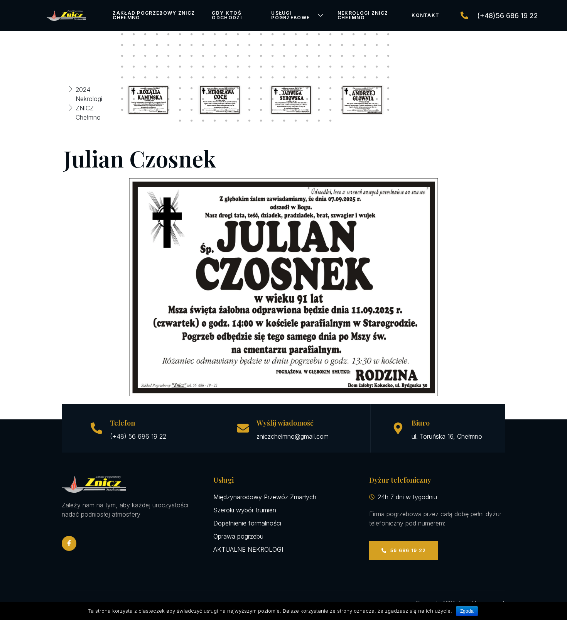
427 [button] (330, 67)
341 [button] (168, 34)
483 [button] (145, 99)
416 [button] (203, 67)
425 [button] (307, 67)
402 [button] (319, 56)
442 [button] (226, 77)
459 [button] (145, 88)
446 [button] (273, 77)
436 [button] (157, 77)
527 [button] (377, 110)
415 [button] (192, 67)
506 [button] (134, 110)
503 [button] (377, 99)
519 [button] (284, 110)
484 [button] (157, 99)
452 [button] (342, 77)
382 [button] (365, 45)
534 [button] (238, 121)
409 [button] (122, 67)
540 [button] (307, 121)
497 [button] (307, 99)
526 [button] (365, 110)
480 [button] (388, 88)
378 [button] (319, 45)
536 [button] (261, 121)
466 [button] (226, 88)
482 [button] (134, 99)
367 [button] (192, 45)
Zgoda (467, 611)
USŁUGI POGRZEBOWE (290, 15)
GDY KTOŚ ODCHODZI (226, 15)
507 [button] (145, 110)
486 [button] (180, 99)
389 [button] (168, 56)
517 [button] (261, 110)
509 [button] (168, 110)
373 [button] (261, 45)
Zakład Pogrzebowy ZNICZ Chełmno (154, 15)
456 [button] (388, 77)
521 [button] (307, 110)
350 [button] (273, 34)
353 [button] (307, 34)
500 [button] (342, 99)
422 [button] (273, 67)
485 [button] (168, 99)
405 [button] (354, 56)
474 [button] (319, 88)
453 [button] (354, 77)
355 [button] (330, 34)
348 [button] (249, 34)
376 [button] (296, 45)
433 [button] (122, 77)
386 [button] (134, 56)
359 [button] (377, 34)
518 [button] (273, 110)
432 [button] (388, 67)
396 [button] (249, 56)
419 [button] (238, 67)
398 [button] (273, 56)
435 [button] (145, 77)
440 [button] (203, 77)
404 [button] (342, 56)
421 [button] (261, 67)
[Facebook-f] (69, 543)
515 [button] (238, 110)
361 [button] (122, 45)
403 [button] (330, 56)
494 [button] (273, 99)
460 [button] (157, 88)
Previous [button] (105, 100)
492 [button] (249, 99)
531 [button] (203, 121)
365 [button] (168, 45)
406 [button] (365, 56)
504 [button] (388, 99)
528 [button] (388, 110)
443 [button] (238, 77)
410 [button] (134, 67)
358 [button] (365, 34)
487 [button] (192, 99)
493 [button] (261, 99)
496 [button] (296, 99)
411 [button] (145, 67)
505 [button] (122, 110)
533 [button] (226, 121)
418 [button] (226, 67)
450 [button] (319, 77)
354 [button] (319, 34)
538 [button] (284, 121)
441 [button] (215, 77)
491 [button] (238, 99)
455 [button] (377, 77)
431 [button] (377, 67)
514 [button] (226, 110)
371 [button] (238, 45)
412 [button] (157, 67)
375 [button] (284, 45)
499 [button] (330, 99)
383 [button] (377, 45)
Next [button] (405, 100)
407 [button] (377, 56)
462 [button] (180, 88)
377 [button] (307, 45)
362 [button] (134, 45)
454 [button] (365, 77)
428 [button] (342, 67)
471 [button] (284, 88)
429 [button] (354, 67)
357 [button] (354, 34)
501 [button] (354, 99)
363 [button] (145, 45)
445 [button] (261, 77)
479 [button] (377, 88)
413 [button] (168, 67)
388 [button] (157, 56)
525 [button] (354, 110)
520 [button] (296, 110)
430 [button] (365, 67)
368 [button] (203, 45)
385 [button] (122, 56)
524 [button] (342, 110)
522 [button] (319, 110)
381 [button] (354, 45)
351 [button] (284, 34)
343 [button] (192, 34)
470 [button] (273, 88)
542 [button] (330, 121)
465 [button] (215, 88)
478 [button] (365, 88)
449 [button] (307, 77)
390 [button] (180, 56)
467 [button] (238, 88)
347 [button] (238, 34)
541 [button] (319, 121)
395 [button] (238, 56)
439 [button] (192, 77)
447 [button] (284, 77)
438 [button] (180, 77)
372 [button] (249, 45)
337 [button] (122, 34)
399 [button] (284, 56)
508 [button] (157, 110)
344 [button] (203, 34)
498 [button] (319, 99)
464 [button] (203, 88)
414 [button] (180, 67)
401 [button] (307, 56)
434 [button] (134, 77)
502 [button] (365, 99)
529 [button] (180, 121)
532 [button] (215, 121)
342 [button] (180, 34)
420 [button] (249, 67)
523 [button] (330, 110)
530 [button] (192, 121)
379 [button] (330, 45)
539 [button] (296, 121)
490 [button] (226, 99)
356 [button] (342, 34)
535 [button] (249, 121)
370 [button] (226, 45)
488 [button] (203, 99)
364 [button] (157, 45)
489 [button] (215, 99)
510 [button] (180, 110)
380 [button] (342, 45)
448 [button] (296, 77)
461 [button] (168, 88)
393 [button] (215, 56)
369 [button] (215, 45)
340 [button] (157, 34)
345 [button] (215, 34)
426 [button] (319, 67)
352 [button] (296, 34)
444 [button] (249, 77)
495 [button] (284, 99)
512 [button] (203, 110)
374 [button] (273, 45)
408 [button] (388, 56)
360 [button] (388, 34)
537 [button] (273, 121)
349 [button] (261, 34)
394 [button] (226, 56)
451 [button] (330, 77)
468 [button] (249, 88)
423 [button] (284, 67)
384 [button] (388, 45)
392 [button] (203, 56)
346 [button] (226, 34)
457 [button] (122, 88)
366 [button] (180, 45)
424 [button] (296, 67)
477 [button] (354, 88)
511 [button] (192, 110)
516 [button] (249, 110)
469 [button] (261, 88)
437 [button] (168, 77)
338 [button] (134, 34)
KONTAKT (425, 15)
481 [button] (122, 99)
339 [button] (145, 34)
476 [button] (342, 88)
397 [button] (261, 56)
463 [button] (192, 88)
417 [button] (215, 67)
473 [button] (307, 88)
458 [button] (134, 88)
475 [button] (330, 88)
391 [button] (192, 56)
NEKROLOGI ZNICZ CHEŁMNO (363, 15)
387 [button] (145, 56)
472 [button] (296, 88)
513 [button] (215, 110)
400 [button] (296, 56)
